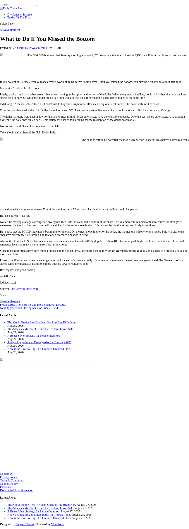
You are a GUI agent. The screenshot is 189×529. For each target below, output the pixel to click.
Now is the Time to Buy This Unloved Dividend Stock (39, 349)
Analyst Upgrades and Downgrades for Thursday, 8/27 (39, 342)
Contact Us (6, 473)
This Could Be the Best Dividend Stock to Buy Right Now (41, 322)
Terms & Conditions (12, 480)
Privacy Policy (8, 477)
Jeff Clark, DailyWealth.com (28, 47)
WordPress (57, 524)
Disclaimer (6, 487)
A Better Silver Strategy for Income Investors (33, 335)
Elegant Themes (25, 524)
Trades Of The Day (18, 17)
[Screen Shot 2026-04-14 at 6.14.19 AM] (46, 360)
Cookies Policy (9, 483)
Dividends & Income (19, 14)
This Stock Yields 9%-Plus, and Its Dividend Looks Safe (40, 329)
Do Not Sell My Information (16, 490)
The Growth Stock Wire (24, 288)
